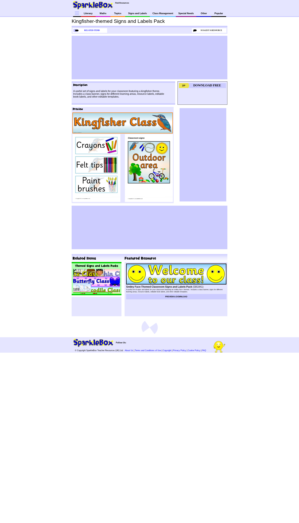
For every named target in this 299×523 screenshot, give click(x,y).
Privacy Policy (179, 350)
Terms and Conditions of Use (148, 350)
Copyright (167, 350)
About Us (129, 350)
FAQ (204, 350)
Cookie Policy (194, 350)
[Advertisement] (149, 57)
